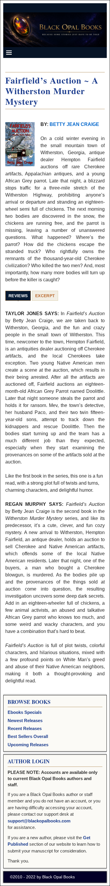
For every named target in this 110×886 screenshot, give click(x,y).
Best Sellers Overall (28, 736)
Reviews (18, 295)
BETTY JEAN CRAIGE (74, 124)
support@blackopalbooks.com (39, 820)
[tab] (18, 296)
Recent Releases (25, 728)
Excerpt (45, 295)
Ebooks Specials (25, 712)
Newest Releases (25, 720)
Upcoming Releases (28, 744)
